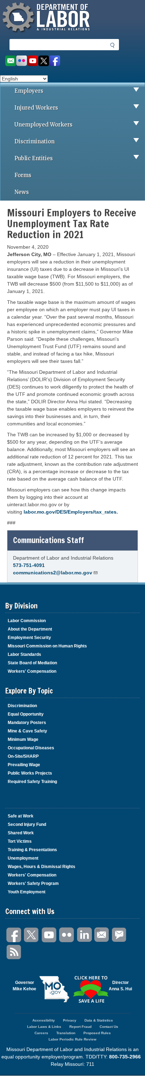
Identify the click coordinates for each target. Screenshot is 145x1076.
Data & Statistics (98, 1020)
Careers (41, 1033)
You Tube (49, 935)
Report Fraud (80, 1027)
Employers (28, 90)
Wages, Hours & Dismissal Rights (41, 866)
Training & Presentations (32, 849)
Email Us (102, 935)
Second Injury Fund (27, 824)
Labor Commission (27, 620)
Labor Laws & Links (44, 1027)
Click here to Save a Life (90, 989)
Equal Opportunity (26, 714)
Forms (22, 175)
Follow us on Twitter (43, 61)
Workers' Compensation (32, 671)
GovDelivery (119, 935)
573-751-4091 (29, 565)
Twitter (31, 935)
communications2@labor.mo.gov (52, 572)
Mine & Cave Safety (27, 731)
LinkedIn (84, 935)
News (21, 192)
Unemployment (23, 858)
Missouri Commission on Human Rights (47, 646)
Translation (65, 1033)
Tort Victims (20, 841)
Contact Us (109, 1027)
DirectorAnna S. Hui (120, 985)
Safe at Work (20, 816)
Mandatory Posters (27, 722)
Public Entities (33, 158)
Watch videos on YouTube (32, 61)
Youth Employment (26, 891)
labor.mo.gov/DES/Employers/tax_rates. (71, 512)
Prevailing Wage (24, 764)
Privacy (69, 1020)
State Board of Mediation (32, 662)
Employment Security (29, 637)
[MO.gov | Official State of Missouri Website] (54, 989)
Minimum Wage (23, 739)
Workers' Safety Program (33, 883)
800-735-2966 (125, 1056)
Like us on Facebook (54, 61)
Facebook (14, 935)
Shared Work (21, 832)
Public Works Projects (30, 773)
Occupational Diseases (31, 747)
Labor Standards (24, 654)
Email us (10, 61)
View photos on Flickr (21, 61)
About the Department (30, 629)
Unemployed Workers (43, 124)
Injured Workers (36, 107)
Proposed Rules (97, 1033)
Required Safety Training (32, 781)
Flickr (67, 935)
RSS (14, 952)
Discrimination (34, 141)
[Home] (47, 33)
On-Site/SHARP (23, 756)
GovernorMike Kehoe (24, 985)
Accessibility (43, 1020)
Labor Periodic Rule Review (72, 1039)
